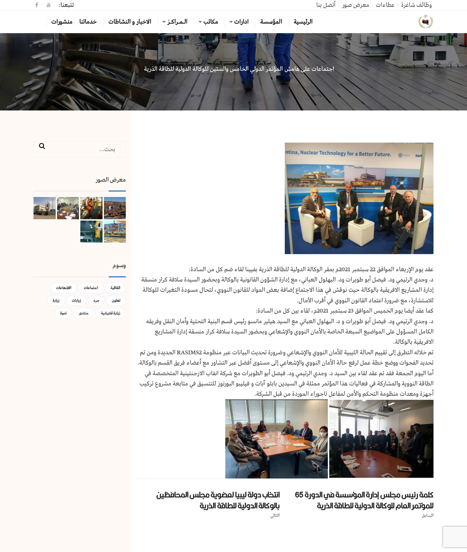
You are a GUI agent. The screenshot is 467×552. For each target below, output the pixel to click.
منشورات (61, 22)
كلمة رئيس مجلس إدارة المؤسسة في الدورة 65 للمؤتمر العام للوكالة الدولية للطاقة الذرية (364, 500)
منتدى (84, 313)
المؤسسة (271, 22)
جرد (96, 300)
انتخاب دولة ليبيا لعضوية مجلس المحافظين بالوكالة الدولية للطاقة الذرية (218, 500)
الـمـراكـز (177, 22)
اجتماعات (91, 287)
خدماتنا (88, 22)
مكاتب (210, 22)
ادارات (241, 22)
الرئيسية (303, 22)
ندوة (63, 313)
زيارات (76, 300)
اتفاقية (115, 287)
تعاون (116, 300)
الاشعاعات (63, 287)
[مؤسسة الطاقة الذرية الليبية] (425, 22)
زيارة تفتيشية (110, 313)
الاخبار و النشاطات (129, 22)
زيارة (56, 300)
